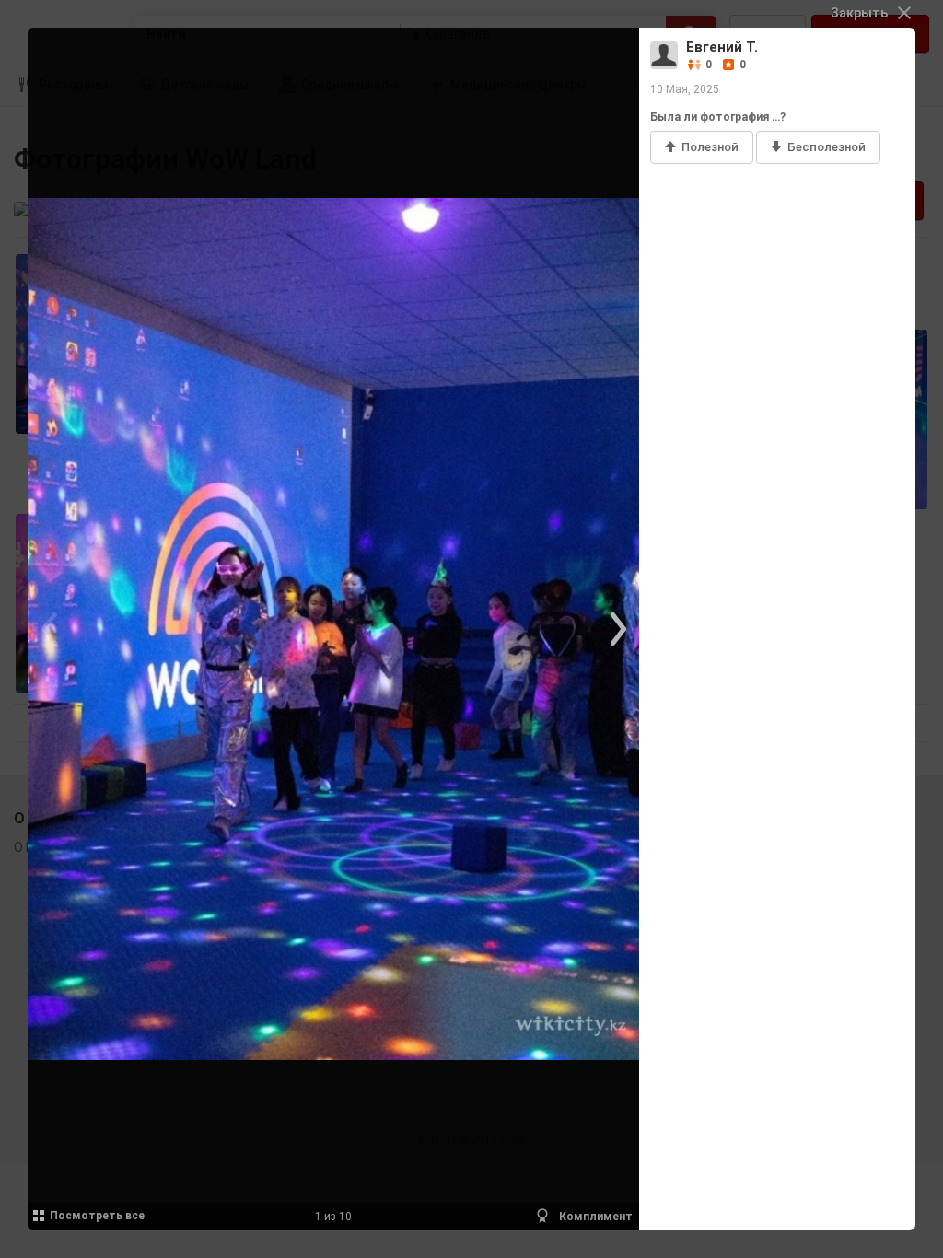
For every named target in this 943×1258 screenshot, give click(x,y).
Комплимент (594, 1216)
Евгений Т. (722, 47)
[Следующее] (616, 629)
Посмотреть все (97, 1215)
